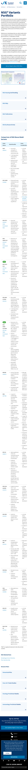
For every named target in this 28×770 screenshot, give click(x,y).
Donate (15, 736)
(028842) (4, 610)
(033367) (4, 222)
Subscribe (15, 740)
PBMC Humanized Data (5, 334)
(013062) (4, 182)
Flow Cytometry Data (5, 660)
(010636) (4, 572)
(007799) (4, 396)
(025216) (4, 301)
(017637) (4, 544)
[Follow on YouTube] (14, 761)
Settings (7, 753)
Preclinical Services (13, 61)
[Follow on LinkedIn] (9, 761)
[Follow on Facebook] (3, 761)
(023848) (4, 592)
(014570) (4, 490)
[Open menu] (25, 3)
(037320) (4, 330)
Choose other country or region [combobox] (8, 767)
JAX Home (3, 7)
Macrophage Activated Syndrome (25, 198)
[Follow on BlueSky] (25, 761)
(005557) (4, 150)
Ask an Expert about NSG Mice (14, 66)
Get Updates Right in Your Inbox (14, 727)
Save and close (14, 757)
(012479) (4, 516)
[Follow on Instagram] (19, 761)
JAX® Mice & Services (11, 7)
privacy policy (10, 750)
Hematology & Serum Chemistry (8, 658)
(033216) (4, 242)
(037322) (4, 268)
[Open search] (21, 3)
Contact (15, 733)
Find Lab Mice (19, 7)
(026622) (4, 374)
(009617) (4, 454)
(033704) (4, 630)
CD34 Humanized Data (5, 226)
